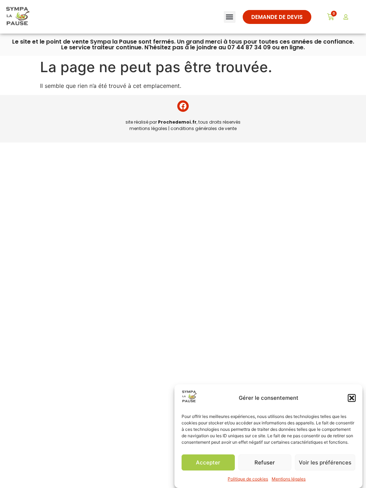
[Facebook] (183, 106)
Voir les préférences (325, 462)
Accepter (208, 462)
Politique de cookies (248, 479)
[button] (351, 398)
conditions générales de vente (203, 128)
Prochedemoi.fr (177, 122)
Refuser (264, 462)
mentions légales (148, 128)
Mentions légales (289, 479)
